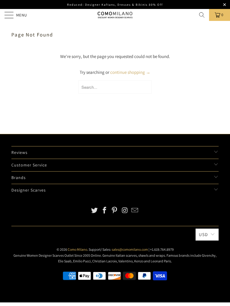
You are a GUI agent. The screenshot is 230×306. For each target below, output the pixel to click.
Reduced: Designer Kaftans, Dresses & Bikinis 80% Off (115, 5)
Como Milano (77, 249)
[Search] (202, 15)
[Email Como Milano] (135, 210)
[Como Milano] (115, 15)
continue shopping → (130, 72)
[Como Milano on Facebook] (104, 210)
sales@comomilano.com (130, 249)
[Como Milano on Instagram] (124, 210)
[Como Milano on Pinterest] (114, 210)
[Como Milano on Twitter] (94, 210)
